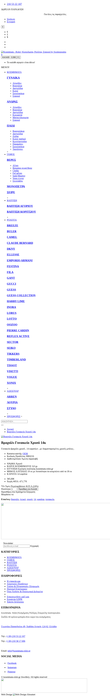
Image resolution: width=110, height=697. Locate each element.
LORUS (11, 312)
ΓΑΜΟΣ (11, 560)
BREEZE (12, 225)
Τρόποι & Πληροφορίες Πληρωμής (23, 586)
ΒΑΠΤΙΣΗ (12, 562)
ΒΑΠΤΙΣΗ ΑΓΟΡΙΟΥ (20, 206)
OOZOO (12, 324)
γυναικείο (49, 499)
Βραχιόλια (17, 85)
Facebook (12, 663)
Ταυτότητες (18, 149)
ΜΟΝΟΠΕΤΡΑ (16, 186)
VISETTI (12, 371)
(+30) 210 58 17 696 (15, 641)
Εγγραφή (34, 546)
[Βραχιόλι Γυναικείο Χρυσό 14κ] (16, 436)
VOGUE (12, 377)
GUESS (11, 289)
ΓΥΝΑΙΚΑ (13, 77)
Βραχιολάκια (18, 131)
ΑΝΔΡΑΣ (12, 101)
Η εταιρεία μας (13, 581)
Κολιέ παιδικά (19, 139)
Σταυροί (16, 96)
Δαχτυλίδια (18, 88)
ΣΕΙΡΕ (11, 192)
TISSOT (12, 365)
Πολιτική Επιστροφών (17, 589)
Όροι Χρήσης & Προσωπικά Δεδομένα (25, 591)
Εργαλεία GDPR (14, 599)
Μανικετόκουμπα (21, 117)
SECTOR (12, 342)
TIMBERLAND (16, 359)
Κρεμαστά (17, 115)
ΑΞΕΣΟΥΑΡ (13, 567)
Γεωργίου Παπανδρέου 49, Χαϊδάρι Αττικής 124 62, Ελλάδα (29, 626)
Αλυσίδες (17, 83)
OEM (25, 453)
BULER (11, 231)
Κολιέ (15, 91)
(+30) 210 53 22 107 (15, 636)
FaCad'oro (17, 173)
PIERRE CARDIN (18, 330)
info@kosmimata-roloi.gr (19, 651)
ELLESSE (13, 254)
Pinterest (11, 672)
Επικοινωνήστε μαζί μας (18, 596)
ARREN (12, 396)
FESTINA (13, 266)
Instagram (12, 667)
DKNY (11, 248)
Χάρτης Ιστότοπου (15, 602)
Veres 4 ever (18, 178)
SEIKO (11, 347)
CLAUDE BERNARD (20, 242)
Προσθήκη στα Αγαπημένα (13, 492)
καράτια (40, 499)
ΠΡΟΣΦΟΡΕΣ (13, 570)
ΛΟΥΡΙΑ (12, 402)
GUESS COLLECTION (21, 295)
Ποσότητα (5, 489)
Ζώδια (15, 136)
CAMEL (12, 237)
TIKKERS (13, 353)
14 (35, 499)
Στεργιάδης (18, 181)
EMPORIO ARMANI (20, 260)
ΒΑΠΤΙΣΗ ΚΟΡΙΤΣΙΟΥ (21, 211)
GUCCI (11, 283)
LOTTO (12, 318)
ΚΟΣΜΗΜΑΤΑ (14, 557)
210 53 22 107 (14, 4)
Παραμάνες (18, 144)
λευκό (23, 499)
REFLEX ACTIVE (18, 336)
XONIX (11, 382)
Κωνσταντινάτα (20, 141)
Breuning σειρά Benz (22, 168)
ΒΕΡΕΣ (11, 159)
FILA (10, 272)
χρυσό (30, 499)
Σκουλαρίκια (18, 93)
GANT (11, 277)
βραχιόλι (15, 499)
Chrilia (16, 170)
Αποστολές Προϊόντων (17, 584)
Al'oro (15, 165)
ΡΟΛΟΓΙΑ (12, 565)
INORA (11, 307)
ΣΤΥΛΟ (11, 408)
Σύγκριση (30, 492)
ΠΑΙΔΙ (11, 125)
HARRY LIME (16, 301)
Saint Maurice (19, 176)
